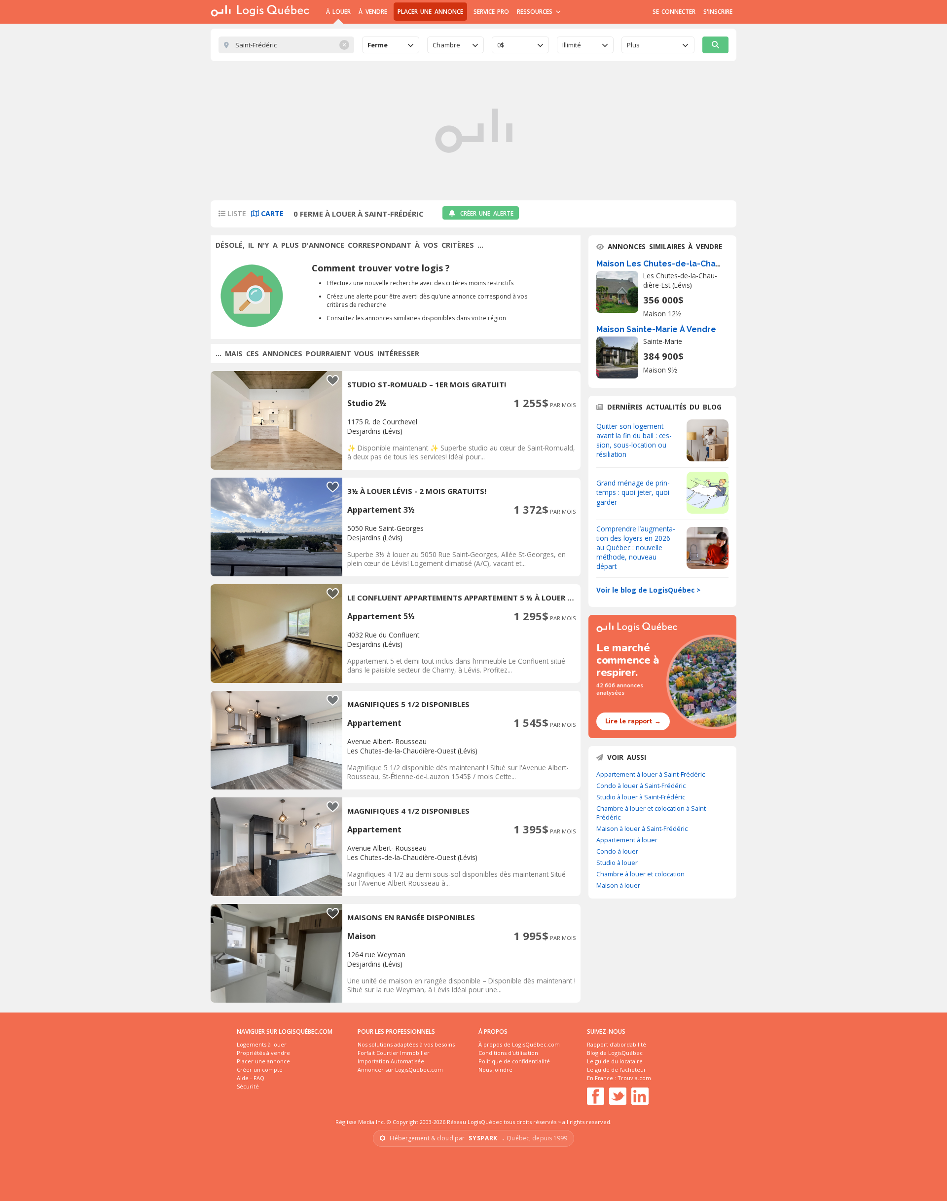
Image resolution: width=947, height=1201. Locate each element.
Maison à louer (618, 885)
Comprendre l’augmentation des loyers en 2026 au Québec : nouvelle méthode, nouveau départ (635, 547)
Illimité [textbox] (571, 44)
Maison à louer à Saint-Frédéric (642, 828)
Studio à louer (617, 862)
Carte (271, 213)
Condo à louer (617, 851)
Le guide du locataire (615, 1061)
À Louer (338, 11)
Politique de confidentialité (514, 1061)
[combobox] (390, 45)
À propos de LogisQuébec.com (519, 1044)
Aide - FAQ (250, 1078)
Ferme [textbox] (377, 44)
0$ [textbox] (501, 44)
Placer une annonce (430, 11)
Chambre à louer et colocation (640, 873)
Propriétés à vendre (263, 1052)
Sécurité (248, 1086)
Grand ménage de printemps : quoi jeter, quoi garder (633, 492)
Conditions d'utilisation (508, 1052)
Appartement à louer (626, 839)
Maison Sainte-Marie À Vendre (656, 329)
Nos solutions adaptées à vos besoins (406, 1044)
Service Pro (491, 11)
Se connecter (674, 11)
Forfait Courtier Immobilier (394, 1052)
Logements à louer (262, 1044)
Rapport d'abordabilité (616, 1044)
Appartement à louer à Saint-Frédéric (650, 774)
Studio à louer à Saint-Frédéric (640, 796)
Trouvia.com (634, 1078)
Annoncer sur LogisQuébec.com (400, 1069)
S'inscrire (717, 11)
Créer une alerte (486, 213)
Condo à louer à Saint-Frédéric (641, 785)
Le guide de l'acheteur (616, 1069)
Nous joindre (495, 1069)
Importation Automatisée (391, 1061)
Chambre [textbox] (446, 44)
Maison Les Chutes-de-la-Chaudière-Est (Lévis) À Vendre (711, 263)
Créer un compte (260, 1069)
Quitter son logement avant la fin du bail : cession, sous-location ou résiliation (634, 440)
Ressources (536, 11)
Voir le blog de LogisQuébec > (648, 590)
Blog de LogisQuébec (615, 1052)
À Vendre (373, 11)
